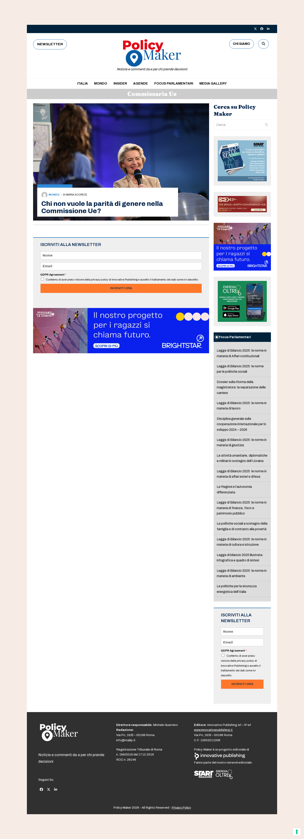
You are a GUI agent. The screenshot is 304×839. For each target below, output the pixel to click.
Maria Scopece (76, 194)
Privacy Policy (181, 807)
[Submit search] (266, 125)
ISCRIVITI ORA (121, 288)
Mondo (54, 194)
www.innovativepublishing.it (213, 730)
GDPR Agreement (53, 274)
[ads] (121, 352)
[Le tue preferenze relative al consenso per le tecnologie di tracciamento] (297, 832)
